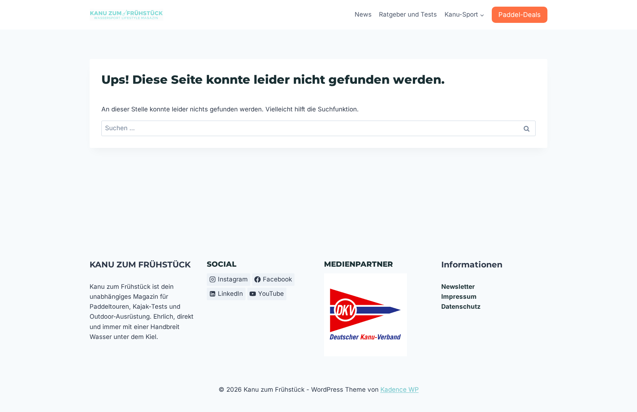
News (363, 14)
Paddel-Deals (519, 14)
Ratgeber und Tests (408, 14)
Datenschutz (461, 306)
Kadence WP (399, 389)
